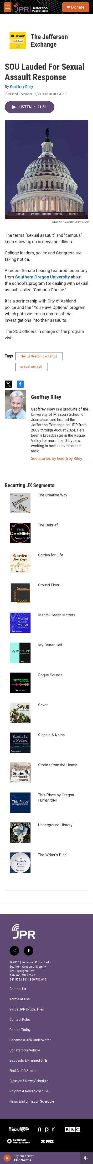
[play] (7, 1158)
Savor (43, 705)
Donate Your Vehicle (25, 1050)
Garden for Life (50, 555)
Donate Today (20, 1030)
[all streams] (86, 1158)
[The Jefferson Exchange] (18, 40)
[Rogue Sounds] (20, 683)
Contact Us (18, 989)
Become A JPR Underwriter (30, 1040)
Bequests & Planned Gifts (29, 1060)
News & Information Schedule (32, 1101)
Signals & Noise (51, 735)
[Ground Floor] (20, 593)
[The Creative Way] (20, 503)
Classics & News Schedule (29, 1081)
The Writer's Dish (52, 855)
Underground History (55, 825)
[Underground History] (20, 832)
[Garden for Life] (20, 563)
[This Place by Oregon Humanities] (20, 803)
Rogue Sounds (50, 675)
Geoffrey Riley (21, 86)
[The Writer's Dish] (20, 862)
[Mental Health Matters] (20, 623)
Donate (77, 7)
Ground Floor (48, 585)
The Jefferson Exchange (49, 40)
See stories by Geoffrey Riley (56, 458)
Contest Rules (20, 1019)
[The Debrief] (20, 533)
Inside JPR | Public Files (27, 1009)
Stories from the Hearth (57, 765)
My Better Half (50, 645)
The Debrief (48, 525)
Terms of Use (20, 999)
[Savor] (20, 713)
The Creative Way (52, 495)
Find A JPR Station (23, 1071)
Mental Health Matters (56, 615)
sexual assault (31, 367)
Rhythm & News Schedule (29, 1091)
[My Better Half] (20, 653)
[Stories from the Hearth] (20, 773)
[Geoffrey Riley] (15, 404)
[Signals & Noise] (20, 743)
